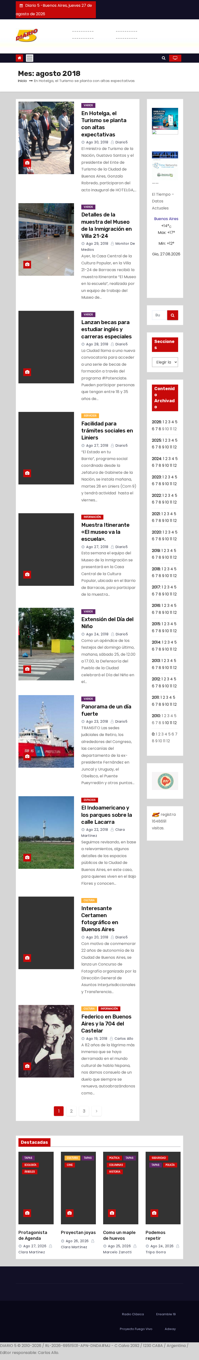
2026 (156, 422)
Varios (88, 105)
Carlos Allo (123, 1038)
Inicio (22, 80)
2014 (156, 642)
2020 (156, 532)
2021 (156, 514)
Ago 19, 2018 (96, 1038)
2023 (156, 477)
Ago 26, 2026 (77, 1241)
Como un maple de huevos (119, 1235)
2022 (156, 495)
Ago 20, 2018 (97, 937)
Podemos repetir (156, 1235)
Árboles (30, 1172)
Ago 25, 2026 (119, 1246)
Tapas (28, 1158)
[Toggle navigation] (29, 58)
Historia (114, 1172)
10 (167, 447)
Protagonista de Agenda (32, 1235)
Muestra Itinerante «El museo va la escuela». (105, 532)
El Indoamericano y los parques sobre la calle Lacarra (106, 814)
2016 (156, 605)
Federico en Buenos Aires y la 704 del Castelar (106, 1023)
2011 (155, 697)
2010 (156, 716)
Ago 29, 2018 (97, 243)
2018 (156, 569)
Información (92, 517)
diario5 (121, 142)
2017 (156, 587)
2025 (156, 440)
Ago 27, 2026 (34, 1246)
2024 (156, 458)
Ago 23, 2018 (97, 721)
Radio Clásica (133, 1314)
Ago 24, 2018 (97, 634)
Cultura (89, 900)
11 (171, 447)
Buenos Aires (166, 219)
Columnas (116, 1165)
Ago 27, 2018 (97, 445)
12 (175, 447)
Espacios (90, 800)
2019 (156, 550)
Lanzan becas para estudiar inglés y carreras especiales (106, 329)
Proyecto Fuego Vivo (136, 1329)
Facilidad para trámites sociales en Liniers (107, 430)
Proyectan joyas (78, 1232)
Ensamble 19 (166, 1314)
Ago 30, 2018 (97, 142)
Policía (170, 1165)
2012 (156, 679)
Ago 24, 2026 (162, 1246)
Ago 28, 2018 (97, 344)
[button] (163, 57)
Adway (170, 1329)
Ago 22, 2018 (97, 829)
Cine (70, 1165)
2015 (156, 624)
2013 (156, 660)
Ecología (30, 1165)
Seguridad (159, 1158)
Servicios (90, 415)
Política (114, 1158)
